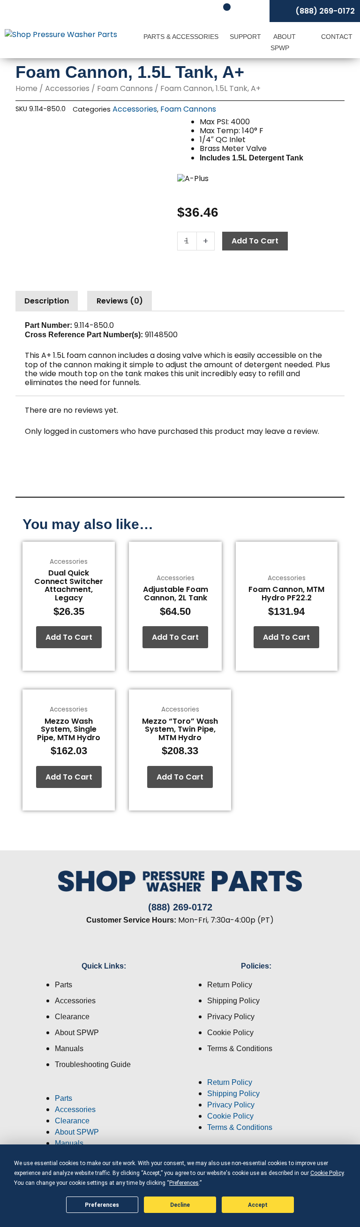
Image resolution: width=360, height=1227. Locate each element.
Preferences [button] (184, 1183)
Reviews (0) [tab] (120, 300)
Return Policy (229, 985)
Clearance (72, 1017)
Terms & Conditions (239, 1049)
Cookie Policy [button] (327, 1173)
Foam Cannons (125, 88)
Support (245, 36)
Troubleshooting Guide (93, 1064)
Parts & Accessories (180, 36)
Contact (336, 36)
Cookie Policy (230, 1033)
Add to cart (255, 240)
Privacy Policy (231, 1017)
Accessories (67, 88)
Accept (258, 1205)
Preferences (102, 1205)
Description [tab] (46, 300)
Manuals (69, 1049)
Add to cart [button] (68, 637)
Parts (63, 985)
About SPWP (283, 42)
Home (26, 88)
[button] (103, 1087)
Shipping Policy (233, 1001)
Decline (180, 1205)
